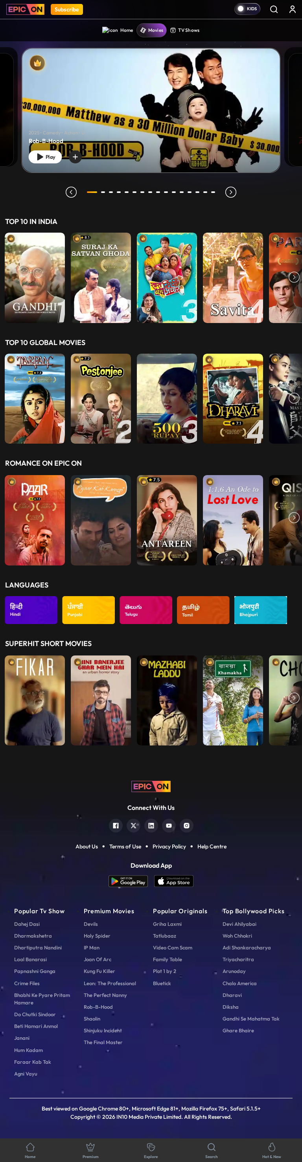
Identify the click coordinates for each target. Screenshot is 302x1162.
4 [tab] (119, 192)
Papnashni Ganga (34, 971)
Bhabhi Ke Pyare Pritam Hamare (42, 999)
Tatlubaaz (164, 936)
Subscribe (67, 9)
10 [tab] (166, 192)
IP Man (91, 947)
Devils (91, 924)
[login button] (292, 9)
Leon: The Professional (110, 983)
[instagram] (186, 825)
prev (71, 192)
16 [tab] (213, 192)
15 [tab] (205, 192)
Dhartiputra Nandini (38, 947)
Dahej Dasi (27, 924)
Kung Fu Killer (99, 971)
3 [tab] (111, 192)
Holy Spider (97, 936)
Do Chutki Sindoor (35, 1014)
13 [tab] (190, 192)
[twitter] (133, 825)
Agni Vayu (25, 1073)
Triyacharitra (238, 959)
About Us (87, 846)
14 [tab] (197, 192)
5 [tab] (127, 192)
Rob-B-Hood (98, 1007)
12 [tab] (182, 192)
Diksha (231, 1007)
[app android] (131, 881)
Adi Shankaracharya (247, 947)
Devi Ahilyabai (239, 924)
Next (294, 278)
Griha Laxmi (167, 924)
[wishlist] (75, 157)
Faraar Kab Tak (32, 1062)
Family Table (167, 959)
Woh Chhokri (237, 936)
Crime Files (27, 983)
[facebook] (116, 825)
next (231, 192)
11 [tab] (174, 192)
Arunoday (234, 971)
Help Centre (211, 846)
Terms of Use (125, 846)
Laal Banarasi (30, 959)
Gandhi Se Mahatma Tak (251, 1018)
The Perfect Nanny (105, 995)
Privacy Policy (169, 846)
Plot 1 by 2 (164, 971)
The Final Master (103, 1042)
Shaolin (92, 1018)
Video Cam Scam (172, 947)
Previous (8, 278)
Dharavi (232, 995)
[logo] (151, 786)
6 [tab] (134, 192)
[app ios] (173, 881)
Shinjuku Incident (103, 1030)
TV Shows (188, 30)
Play (49, 157)
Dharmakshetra (33, 936)
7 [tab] (142, 192)
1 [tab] (92, 192)
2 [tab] (103, 192)
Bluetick (162, 983)
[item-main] (35, 278)
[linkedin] (151, 825)
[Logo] (25, 9)
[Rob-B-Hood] (151, 110)
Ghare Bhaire (238, 1030)
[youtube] (169, 825)
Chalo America (240, 983)
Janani (21, 1038)
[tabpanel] (151, 104)
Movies (156, 30)
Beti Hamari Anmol (36, 1026)
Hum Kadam (28, 1050)
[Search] (274, 9)
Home (126, 30)
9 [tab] (158, 192)
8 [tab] (150, 192)
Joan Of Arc (97, 959)
